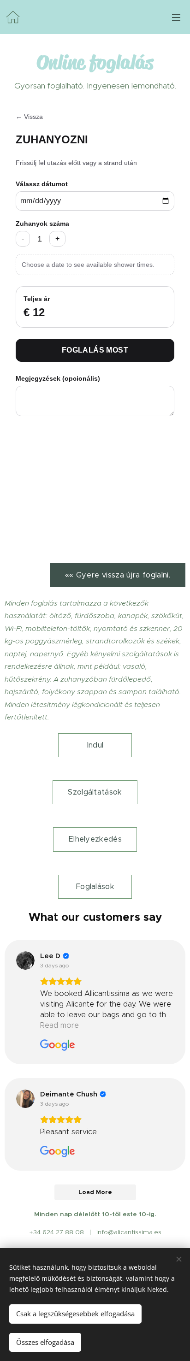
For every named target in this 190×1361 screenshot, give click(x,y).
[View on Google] (25, 960)
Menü (176, 17)
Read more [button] (59, 1025)
